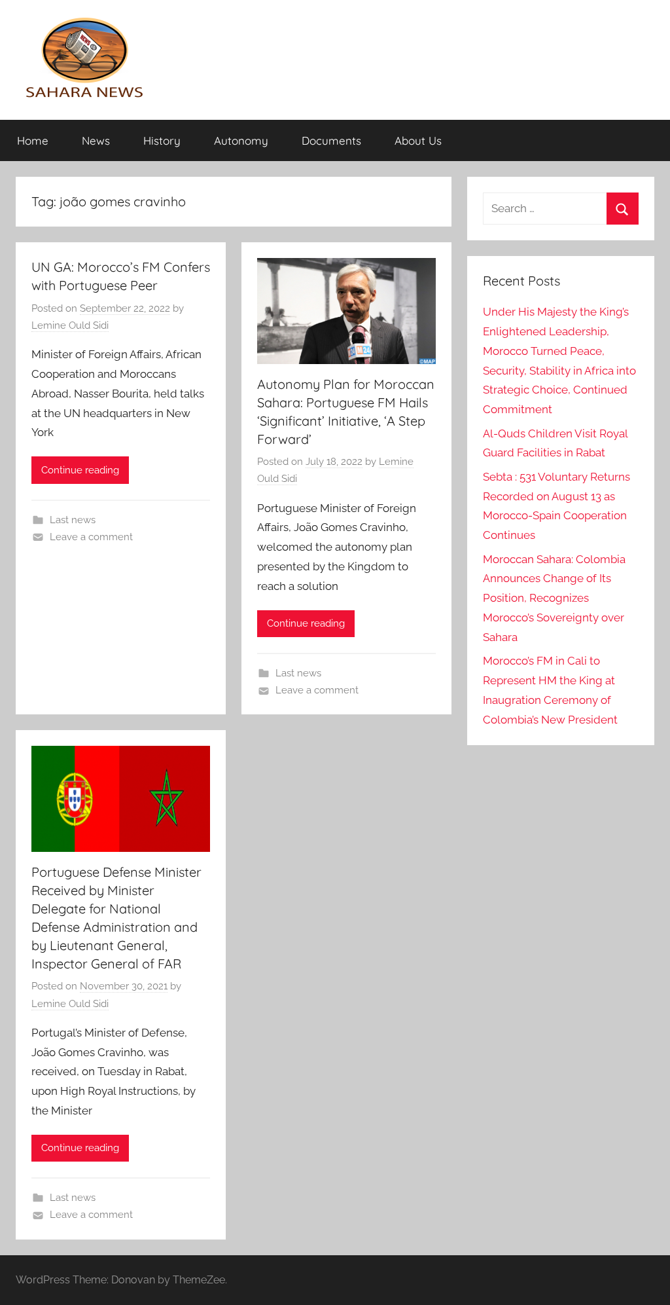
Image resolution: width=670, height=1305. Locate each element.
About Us (418, 140)
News (96, 140)
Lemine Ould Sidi (70, 325)
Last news (73, 520)
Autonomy (241, 140)
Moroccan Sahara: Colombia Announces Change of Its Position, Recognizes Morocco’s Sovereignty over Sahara (554, 598)
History (162, 140)
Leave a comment (91, 537)
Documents (331, 140)
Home (32, 140)
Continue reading (80, 470)
